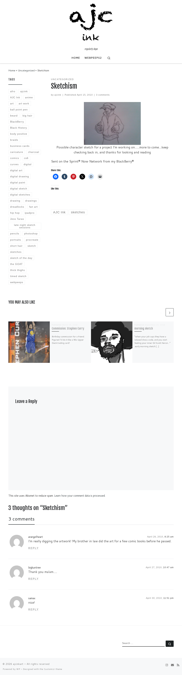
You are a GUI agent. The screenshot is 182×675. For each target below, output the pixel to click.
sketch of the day (21, 258)
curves (14, 164)
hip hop (15, 212)
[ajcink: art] (172, 665)
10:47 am (168, 567)
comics (14, 158)
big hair (27, 115)
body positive (18, 133)
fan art (33, 206)
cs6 (26, 158)
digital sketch (18, 188)
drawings (31, 200)
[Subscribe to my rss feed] (178, 665)
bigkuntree (34, 567)
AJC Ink (15, 97)
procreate (32, 239)
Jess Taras (17, 218)
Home (11, 70)
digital (27, 164)
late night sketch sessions (24, 226)
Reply (33, 548)
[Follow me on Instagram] (166, 665)
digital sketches (20, 194)
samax (31, 598)
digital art (16, 170)
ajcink (57, 95)
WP (18, 669)
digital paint (17, 182)
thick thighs (17, 270)
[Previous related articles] (161, 312)
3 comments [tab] (21, 519)
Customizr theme (53, 669)
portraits (15, 239)
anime (29, 97)
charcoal (33, 152)
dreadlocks (17, 206)
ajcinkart (18, 664)
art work (24, 103)
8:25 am (169, 537)
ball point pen (19, 109)
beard (14, 115)
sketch (32, 245)
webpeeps (16, 282)
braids (14, 139)
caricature (16, 152)
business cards (20, 145)
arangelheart (35, 537)
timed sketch (18, 276)
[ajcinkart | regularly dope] (91, 24)
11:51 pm (168, 598)
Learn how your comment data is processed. (79, 496)
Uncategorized (26, 70)
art (12, 103)
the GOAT (16, 264)
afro (12, 91)
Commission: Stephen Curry (68, 328)
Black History (18, 127)
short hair (16, 245)
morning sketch (143, 328)
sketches (16, 251)
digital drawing (19, 176)
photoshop (31, 233)
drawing (15, 200)
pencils (14, 233)
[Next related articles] (170, 312)
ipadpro (29, 212)
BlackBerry (17, 121)
